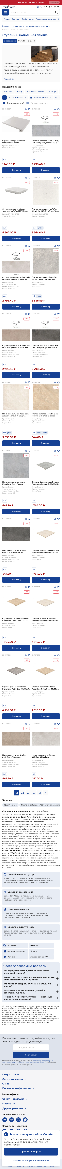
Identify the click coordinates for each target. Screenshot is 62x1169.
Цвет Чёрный (10, 805)
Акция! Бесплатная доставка (31, 2)
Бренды (15, 19)
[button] (15, 274)
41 (39, 792)
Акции (7, 19)
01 (16, 792)
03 (28, 792)
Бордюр (8, 91)
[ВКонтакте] (4, 1119)
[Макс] (25, 1119)
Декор (19, 91)
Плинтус (52, 91)
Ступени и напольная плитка (15, 30)
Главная (5, 26)
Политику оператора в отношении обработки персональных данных (27, 1062)
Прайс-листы (27, 19)
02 (22, 792)
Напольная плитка (35, 91)
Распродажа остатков (46, 19)
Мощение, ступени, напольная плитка (30, 26)
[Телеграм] (11, 1119)
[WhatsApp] (18, 1119)
